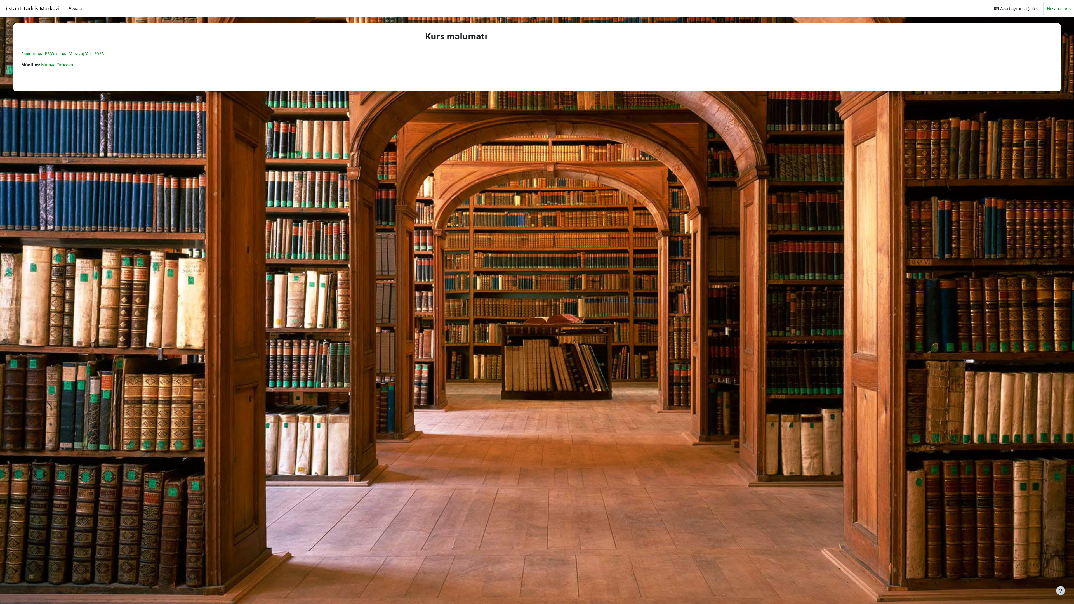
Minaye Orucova (57, 64)
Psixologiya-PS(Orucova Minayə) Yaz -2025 (62, 53)
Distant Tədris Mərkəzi (31, 8)
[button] (1016, 8)
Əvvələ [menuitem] (75, 8)
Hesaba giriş (1059, 8)
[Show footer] (1060, 590)
